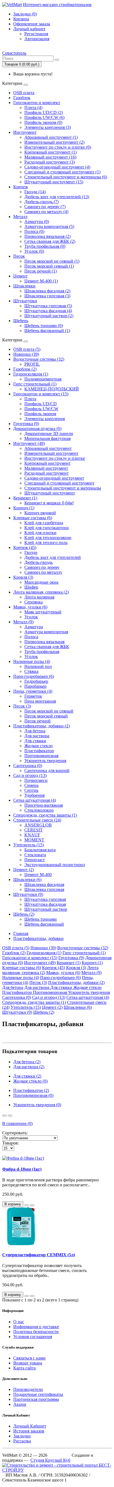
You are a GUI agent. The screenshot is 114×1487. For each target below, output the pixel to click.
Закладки (22, 1436)
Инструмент (25, 132)
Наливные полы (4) (31, 661)
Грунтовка (71, 957)
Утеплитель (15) (28, 844)
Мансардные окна (41, 582)
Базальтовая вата (40, 849)
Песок (19, 256)
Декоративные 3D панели (48, 433)
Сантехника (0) (27, 765)
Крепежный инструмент (47, 463)
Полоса (31, 636)
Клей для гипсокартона (46, 527)
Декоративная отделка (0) (37, 428)
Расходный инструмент (46, 473)
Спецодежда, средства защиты (34, 1002)
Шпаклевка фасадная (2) (47, 291)
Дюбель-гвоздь (38, 562)
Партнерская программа (36, 1399)
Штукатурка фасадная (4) (48, 310)
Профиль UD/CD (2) (43, 112)
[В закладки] (26, 1205)
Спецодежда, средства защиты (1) (45, 815)
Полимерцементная (42, 379)
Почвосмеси (36, 780)
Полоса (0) (34, 231)
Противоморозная (41, 755)
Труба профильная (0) (44, 246)
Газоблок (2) (25, 369)
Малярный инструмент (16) (50, 157)
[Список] (4, 1115)
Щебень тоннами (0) (43, 325)
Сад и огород (48, 997)
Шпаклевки (24, 286)
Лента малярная (39, 597)
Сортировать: (15, 1132)
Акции (19, 1404)
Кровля (76, 967)
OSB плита (23, 92)
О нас (18, 1321)
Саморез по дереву (41, 567)
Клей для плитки (40, 532)
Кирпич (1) (23, 507)
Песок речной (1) (40, 271)
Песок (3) (22, 706)
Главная (20, 933)
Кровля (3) (23, 577)
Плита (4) (33, 107)
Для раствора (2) (28, 1066)
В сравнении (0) (17, 1123)
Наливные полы (20, 977)
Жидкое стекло (38, 745)
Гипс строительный (84, 952)
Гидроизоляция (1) (30, 374)
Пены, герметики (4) (32, 691)
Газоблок (21, 97)
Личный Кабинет (29, 1426)
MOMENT (34, 840)
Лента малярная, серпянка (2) (41, 592)
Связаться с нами (29, 1358)
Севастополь (14, 53)
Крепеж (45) (24, 547)
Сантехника (16, 997)
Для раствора (36, 735)
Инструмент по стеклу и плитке (54, 458)
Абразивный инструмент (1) (51, 137)
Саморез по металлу (43, 572)
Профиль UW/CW (41, 408)
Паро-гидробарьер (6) (33, 676)
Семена (31, 785)
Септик (31, 790)
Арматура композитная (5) (49, 226)
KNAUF (32, 835)
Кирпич (92, 962)
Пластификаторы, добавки (38, 938)
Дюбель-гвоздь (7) (41, 201)
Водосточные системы (82, 947)
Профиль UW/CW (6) (44, 117)
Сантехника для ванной (46, 770)
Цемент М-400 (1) (41, 281)
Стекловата (35, 854)
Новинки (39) (26, 354)
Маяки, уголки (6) (30, 607)
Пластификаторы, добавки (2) (41, 726)
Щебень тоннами (40, 919)
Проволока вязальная (44, 641)
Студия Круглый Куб (50, 1460)
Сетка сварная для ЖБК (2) (49, 241)
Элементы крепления (44, 418)
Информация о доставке (36, 1326)
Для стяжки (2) (27, 1076)
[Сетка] (10, 1115)
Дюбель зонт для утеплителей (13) (56, 196)
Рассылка (22, 1441)
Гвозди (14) (35, 191)
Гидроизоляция (44, 952)
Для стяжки (35, 740)
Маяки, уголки (63, 972)
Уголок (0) (34, 251)
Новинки (43, 947)
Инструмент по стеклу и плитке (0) (57, 147)
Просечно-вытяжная (43, 805)
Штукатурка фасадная (45, 904)
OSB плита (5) (26, 349)
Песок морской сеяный (46, 716)
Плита (30, 398)
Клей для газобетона (43, 522)
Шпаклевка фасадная (44, 884)
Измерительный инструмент (51, 453)
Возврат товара (27, 1363)
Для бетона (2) (26, 1061)
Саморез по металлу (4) (46, 211)
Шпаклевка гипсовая (44, 889)
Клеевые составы (21, 967)
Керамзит (69, 962)
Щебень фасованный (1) (47, 330)
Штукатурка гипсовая (45, 899)
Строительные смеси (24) (37, 820)
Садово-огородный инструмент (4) (57, 167)
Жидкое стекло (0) (30, 1081)
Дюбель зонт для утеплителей (52, 557)
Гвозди (30, 552)
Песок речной (37, 721)
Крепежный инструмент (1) (50, 152)
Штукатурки (25, 300)
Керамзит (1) (25, 498)
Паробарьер (35, 686)
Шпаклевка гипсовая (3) (47, 295)
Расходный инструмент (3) (49, 162)
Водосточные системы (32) (38, 359)
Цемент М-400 (38, 874)
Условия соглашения (32, 1336)
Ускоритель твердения (45, 760)
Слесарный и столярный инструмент (59, 483)
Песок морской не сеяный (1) (51, 261)
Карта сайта (24, 1368)
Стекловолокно (39, 810)
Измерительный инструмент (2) (54, 142)
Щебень (20, 320)
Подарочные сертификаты (38, 1394)
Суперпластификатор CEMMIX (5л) (38, 1254)
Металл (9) (23, 621)
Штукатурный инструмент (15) (53, 182)
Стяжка (31, 671)
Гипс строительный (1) (34, 384)
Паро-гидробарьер (60, 977)
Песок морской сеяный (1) (49, 266)
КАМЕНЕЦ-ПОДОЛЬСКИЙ (51, 389)
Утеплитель (26, 1007)
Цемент (20, 276)
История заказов (28, 1431)
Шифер (31, 587)
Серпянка (33, 602)
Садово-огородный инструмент (54, 478)
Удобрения (34, 795)
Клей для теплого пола (46, 542)
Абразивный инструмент (48, 448)
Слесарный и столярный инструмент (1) (62, 172)
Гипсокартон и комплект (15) (40, 394)
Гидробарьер (36, 681)
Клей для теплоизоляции (47, 537)
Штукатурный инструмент (49, 493)
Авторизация (36, 38)
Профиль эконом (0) (43, 122)
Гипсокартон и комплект (36, 102)
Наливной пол (38, 666)
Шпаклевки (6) (27, 879)
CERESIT (33, 830)
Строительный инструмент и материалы (62, 488)
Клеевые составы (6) (32, 517)
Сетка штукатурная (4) (34, 800)
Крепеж (20, 186)
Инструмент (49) (29, 443)
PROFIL (32, 364)
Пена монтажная (40, 701)
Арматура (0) (36, 221)
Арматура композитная (46, 631)
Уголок (31, 617)
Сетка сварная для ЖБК (46, 646)
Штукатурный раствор (45, 909)
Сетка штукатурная (87, 997)
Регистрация (36, 33)
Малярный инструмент (46, 468)
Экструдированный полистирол (54, 864)
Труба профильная (41, 651)
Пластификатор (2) (31, 1090)
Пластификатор (39, 750)
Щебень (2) (23, 914)
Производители (28, 1389)
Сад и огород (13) (29, 775)
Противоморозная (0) (33, 1095)
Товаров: (10, 1143)
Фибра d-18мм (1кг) (22, 1169)
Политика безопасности (36, 1331)
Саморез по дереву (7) (45, 206)
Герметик (33, 696)
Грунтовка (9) (26, 423)
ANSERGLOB (38, 825)
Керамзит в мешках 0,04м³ (49, 503)
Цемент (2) (23, 869)
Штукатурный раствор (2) (48, 315)
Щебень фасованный (44, 924)
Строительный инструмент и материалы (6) (65, 177)
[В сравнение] (32, 1205)
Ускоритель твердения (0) (37, 1104)
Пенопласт (34, 859)
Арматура (33, 626)
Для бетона (34, 730)
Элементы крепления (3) (47, 127)
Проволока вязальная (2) (47, 236)
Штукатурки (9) (28, 894)
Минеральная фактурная (47, 438)
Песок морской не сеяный (48, 711)
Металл (20, 216)
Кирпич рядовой (40, 512)
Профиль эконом (40, 413)
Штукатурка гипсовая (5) (48, 305)
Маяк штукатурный (42, 612)
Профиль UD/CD (40, 403)
